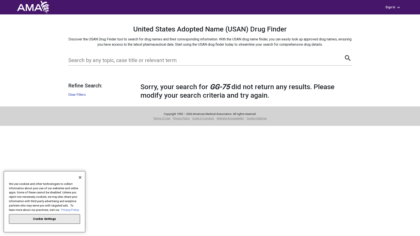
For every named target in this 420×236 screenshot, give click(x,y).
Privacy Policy (181, 118)
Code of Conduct (203, 118)
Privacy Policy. (70, 209)
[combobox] (206, 60)
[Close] (80, 177)
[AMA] (33, 7)
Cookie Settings (257, 118)
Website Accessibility (230, 118)
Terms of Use (161, 118)
